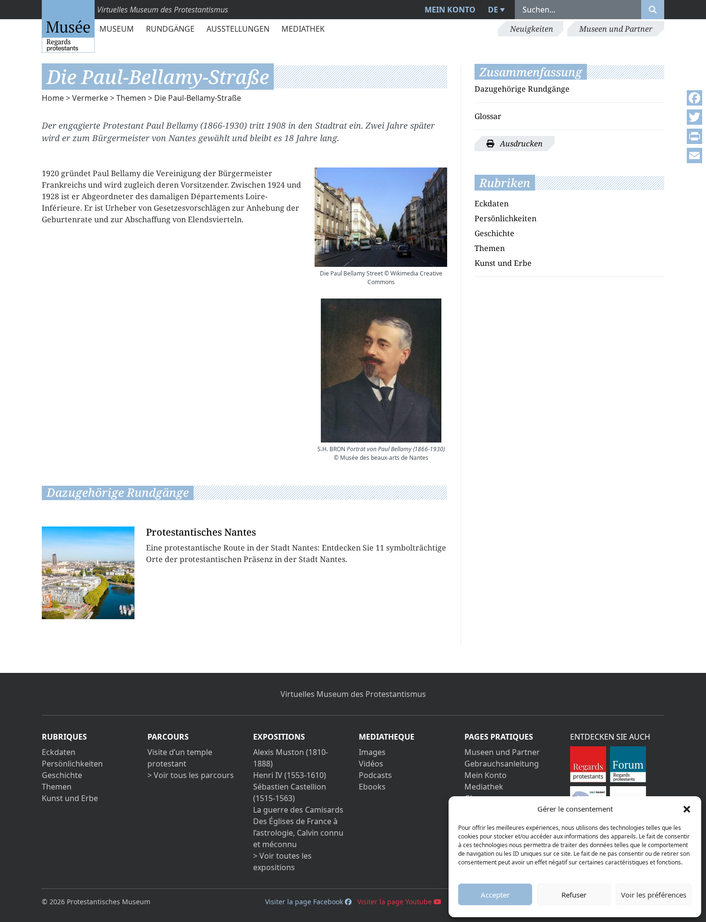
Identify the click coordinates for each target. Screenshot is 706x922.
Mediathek (303, 29)
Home (53, 98)
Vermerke (90, 98)
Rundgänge (170, 29)
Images (372, 752)
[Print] (694, 136)
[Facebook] (694, 98)
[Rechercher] (652, 9)
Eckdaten (492, 203)
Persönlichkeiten (505, 218)
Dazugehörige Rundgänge (522, 89)
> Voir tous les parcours (190, 775)
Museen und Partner (615, 29)
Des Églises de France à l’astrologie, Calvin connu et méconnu (298, 833)
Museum (116, 29)
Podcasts (375, 775)
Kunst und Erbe (503, 263)
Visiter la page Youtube (395, 901)
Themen (131, 98)
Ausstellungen (238, 29)
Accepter (495, 894)
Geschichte (494, 233)
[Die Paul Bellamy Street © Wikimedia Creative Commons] (381, 217)
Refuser (573, 894)
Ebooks (372, 786)
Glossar (488, 116)
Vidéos (371, 763)
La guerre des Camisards (298, 809)
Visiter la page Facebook (305, 901)
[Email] (694, 155)
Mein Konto (450, 9)
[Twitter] (694, 117)
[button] (687, 809)
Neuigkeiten (531, 29)
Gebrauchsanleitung (501, 763)
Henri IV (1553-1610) (289, 775)
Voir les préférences (653, 894)
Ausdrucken (520, 143)
